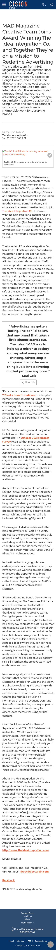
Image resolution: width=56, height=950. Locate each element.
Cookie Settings (41, 941)
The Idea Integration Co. (17, 211)
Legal (12, 941)
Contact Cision (27, 913)
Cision (32, 946)
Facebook (8, 880)
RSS (29, 941)
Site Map (20, 941)
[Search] (52, 4)
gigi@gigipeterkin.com (34, 871)
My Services (26, 923)
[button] (28, 153)
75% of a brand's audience (19, 395)
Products (27, 916)
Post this (30, 382)
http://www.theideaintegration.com (25, 850)
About (27, 919)
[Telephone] (44, 4)
